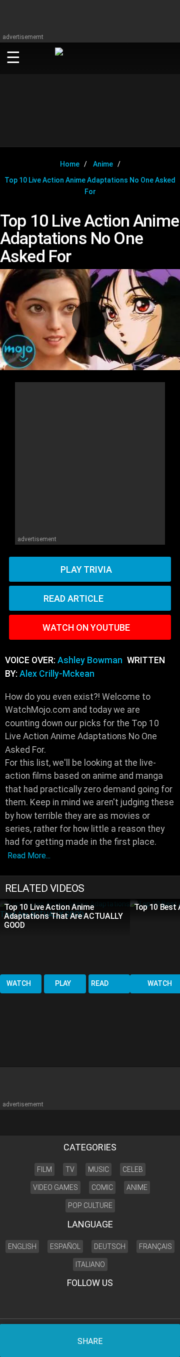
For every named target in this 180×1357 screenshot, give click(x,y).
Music (98, 1169)
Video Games (55, 1187)
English (22, 1246)
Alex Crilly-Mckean (57, 674)
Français (155, 1246)
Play (63, 983)
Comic (102, 1187)
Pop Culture (90, 1205)
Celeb (132, 1169)
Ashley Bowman (90, 660)
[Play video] (90, 320)
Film (44, 1169)
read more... (29, 855)
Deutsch (110, 1246)
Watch (18, 983)
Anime (137, 1187)
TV (70, 1169)
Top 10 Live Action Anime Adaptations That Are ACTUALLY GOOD (63, 916)
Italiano (90, 1264)
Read (99, 983)
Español (65, 1246)
